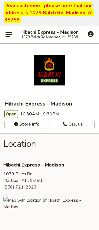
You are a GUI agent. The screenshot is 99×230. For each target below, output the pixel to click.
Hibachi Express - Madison (49, 32)
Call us (75, 124)
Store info (28, 124)
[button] (92, 5)
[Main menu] (9, 34)
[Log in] (90, 34)
